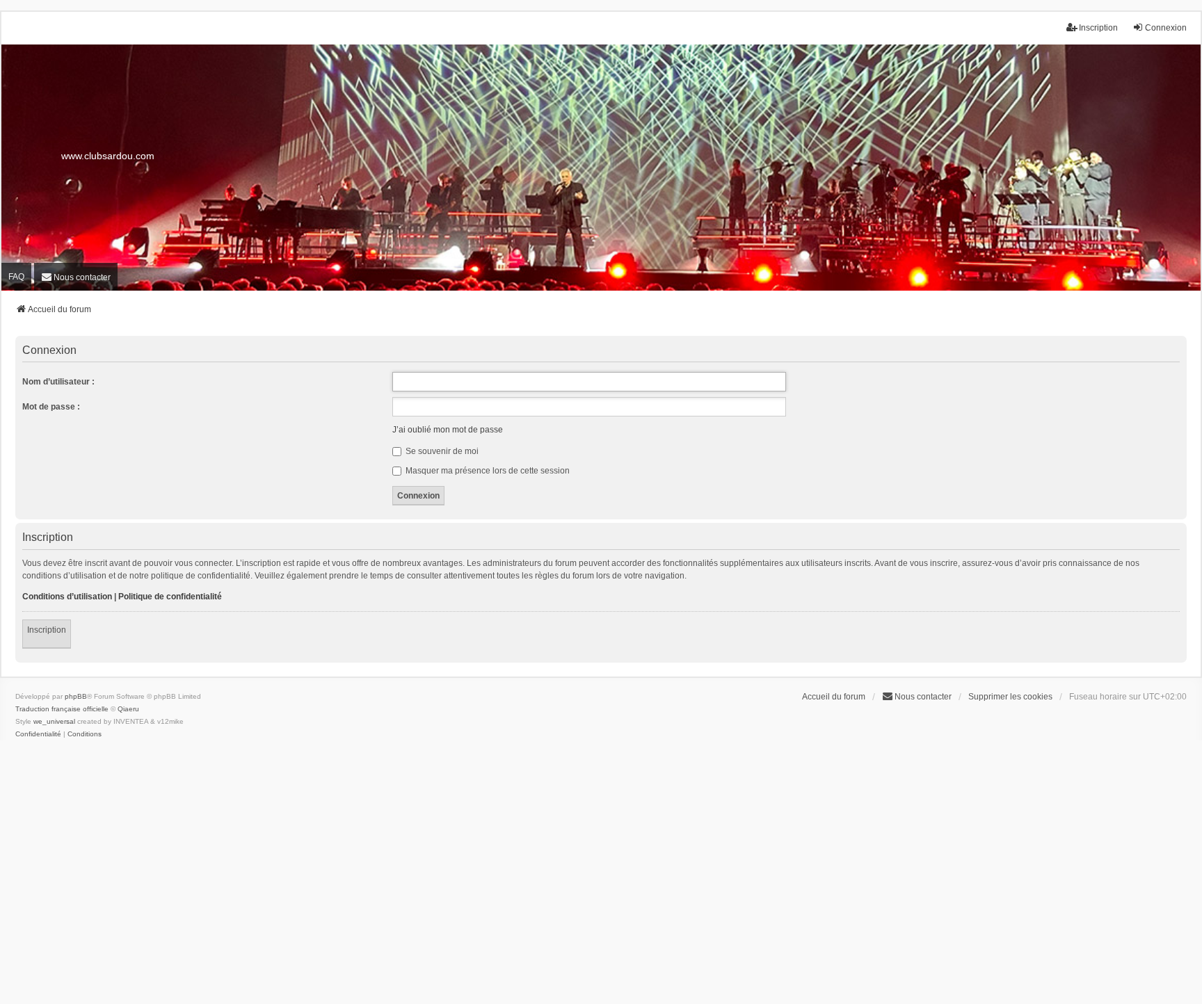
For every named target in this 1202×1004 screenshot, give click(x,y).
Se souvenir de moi (441, 451)
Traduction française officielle (62, 709)
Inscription (46, 630)
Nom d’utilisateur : (58, 382)
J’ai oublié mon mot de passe (447, 430)
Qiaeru (128, 709)
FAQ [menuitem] (16, 277)
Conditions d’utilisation (67, 596)
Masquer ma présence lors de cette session (486, 471)
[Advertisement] (601, 877)
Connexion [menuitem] (1166, 28)
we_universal (54, 721)
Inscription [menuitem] (1098, 28)
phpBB (76, 696)
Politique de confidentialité (170, 596)
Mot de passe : (51, 407)
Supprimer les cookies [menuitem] (1010, 697)
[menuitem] (76, 276)
